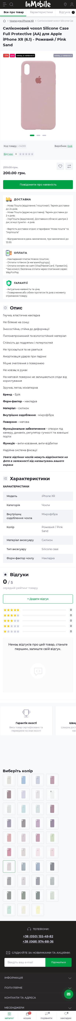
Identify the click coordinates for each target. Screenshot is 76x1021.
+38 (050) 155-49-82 (38, 936)
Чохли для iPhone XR (22, 20)
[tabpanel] (38, 96)
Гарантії (21, 283)
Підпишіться (58, 962)
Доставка (22, 199)
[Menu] (5, 4)
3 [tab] (44, 135)
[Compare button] (69, 166)
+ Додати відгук (38, 599)
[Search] (11, 4)
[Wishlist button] (60, 166)
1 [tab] (32, 135)
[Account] (72, 4)
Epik (70, 146)
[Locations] (65, 4)
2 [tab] (38, 135)
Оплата (20, 253)
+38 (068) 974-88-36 (38, 941)
